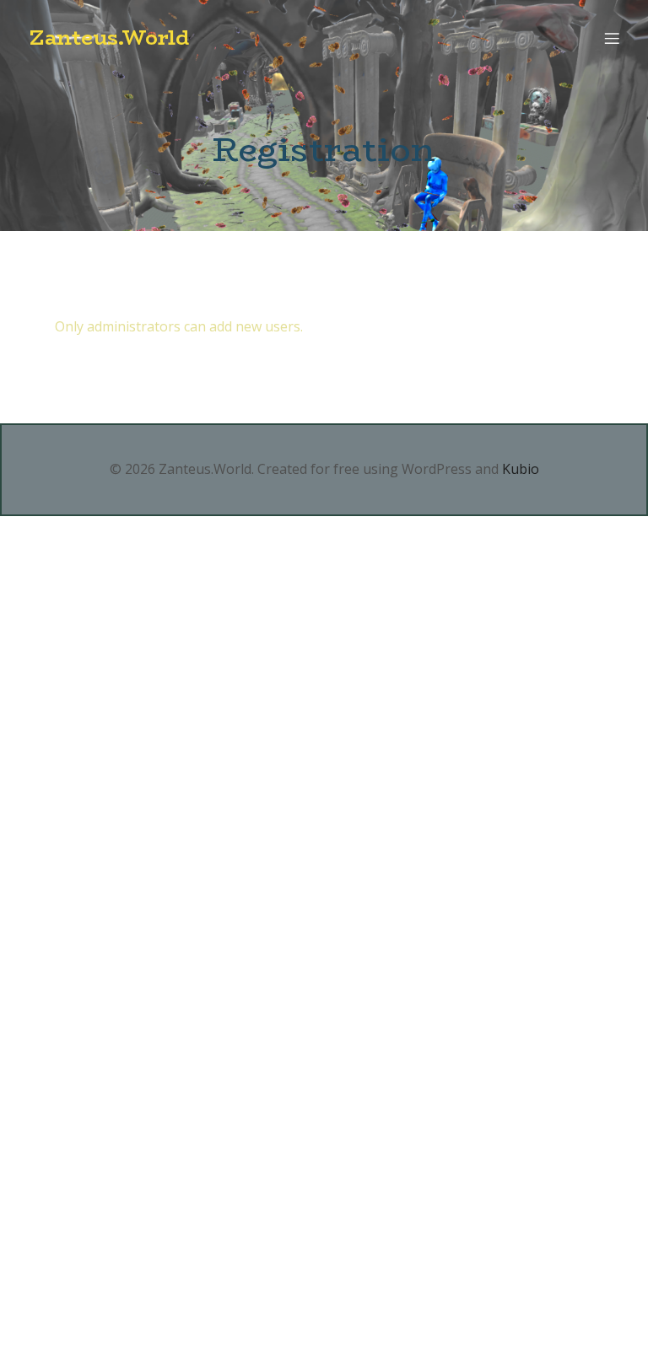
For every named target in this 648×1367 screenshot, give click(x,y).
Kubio (520, 469)
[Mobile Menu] (611, 38)
